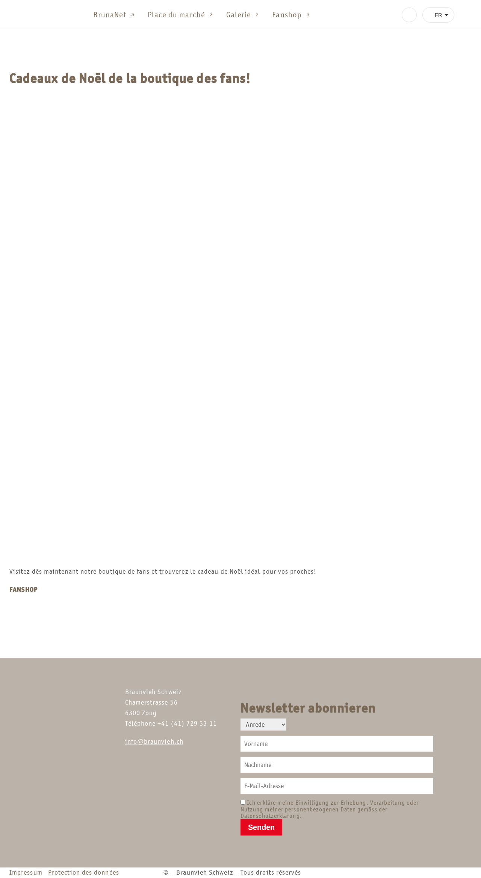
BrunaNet (110, 14)
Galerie (238, 14)
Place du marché (176, 14)
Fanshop (287, 14)
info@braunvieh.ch (154, 741)
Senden (261, 827)
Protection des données (83, 872)
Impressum (27, 872)
